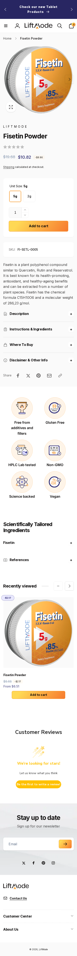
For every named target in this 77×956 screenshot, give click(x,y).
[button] (5, 26)
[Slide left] (5, 9)
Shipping (8, 167)
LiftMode (43, 949)
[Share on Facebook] (18, 375)
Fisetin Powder (14, 675)
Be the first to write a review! (38, 784)
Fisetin (9, 542)
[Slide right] (71, 9)
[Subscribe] (65, 844)
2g (29, 196)
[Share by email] (49, 375)
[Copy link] (60, 375)
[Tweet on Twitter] (28, 375)
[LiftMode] (16, 888)
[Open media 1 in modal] (38, 79)
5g (15, 196)
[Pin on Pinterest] (38, 375)
